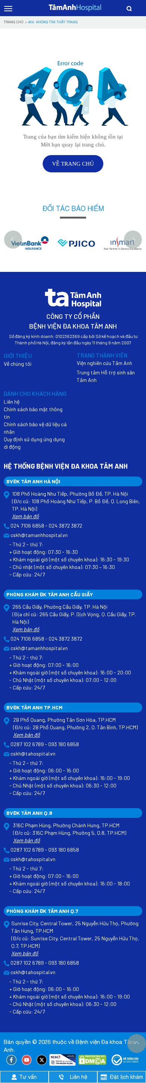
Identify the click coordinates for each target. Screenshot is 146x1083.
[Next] (133, 239)
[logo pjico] (73, 247)
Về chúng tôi (17, 363)
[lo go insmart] (120, 247)
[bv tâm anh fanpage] (11, 1060)
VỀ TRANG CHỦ (73, 164)
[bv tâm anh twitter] (41, 1060)
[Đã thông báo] (125, 1060)
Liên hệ (11, 401)
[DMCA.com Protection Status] (92, 1060)
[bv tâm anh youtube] (26, 1060)
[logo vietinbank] (27, 247)
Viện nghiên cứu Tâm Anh (104, 363)
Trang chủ (14, 22)
